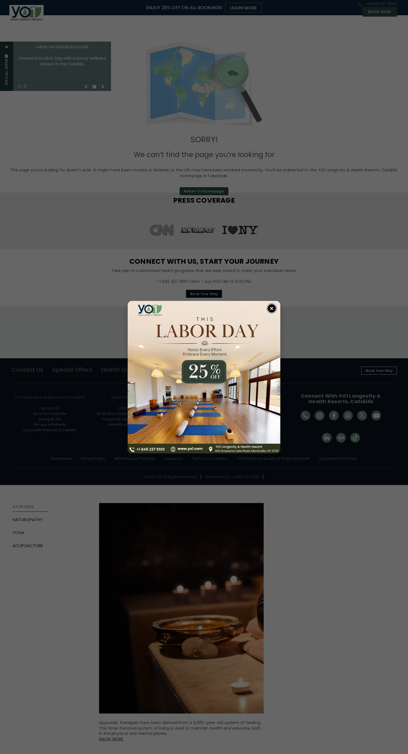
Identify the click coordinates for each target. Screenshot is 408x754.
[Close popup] (272, 308)
